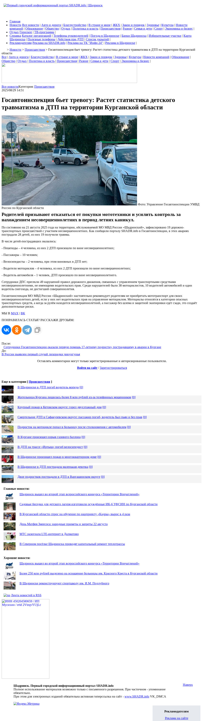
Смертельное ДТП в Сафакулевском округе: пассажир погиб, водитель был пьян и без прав (80, 417)
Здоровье (153, 25)
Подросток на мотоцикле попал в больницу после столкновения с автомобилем (72, 427)
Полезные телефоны (41, 39)
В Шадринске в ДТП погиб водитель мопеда (48, 387)
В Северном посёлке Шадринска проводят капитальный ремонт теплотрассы (72, 544)
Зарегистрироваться (113, 367)
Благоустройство (74, 25)
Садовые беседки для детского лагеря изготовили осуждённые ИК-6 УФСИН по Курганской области (89, 504)
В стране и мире (99, 25)
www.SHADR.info (137, 696)
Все (4, 57)
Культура (167, 25)
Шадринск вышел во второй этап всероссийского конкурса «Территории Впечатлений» (79, 494)
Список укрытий (97, 39)
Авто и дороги (51, 25)
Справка (15, 35)
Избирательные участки (165, 35)
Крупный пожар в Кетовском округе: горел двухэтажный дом (60, 407)
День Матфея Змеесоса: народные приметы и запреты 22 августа (64, 524)
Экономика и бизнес (179, 28)
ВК (23, 313)
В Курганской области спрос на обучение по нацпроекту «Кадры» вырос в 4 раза (75, 514)
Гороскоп (26, 32)
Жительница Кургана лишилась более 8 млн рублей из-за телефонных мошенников (74, 397)
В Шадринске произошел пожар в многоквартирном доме (57, 457)
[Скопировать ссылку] (37, 330)
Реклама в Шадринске (120, 43)
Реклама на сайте (176, 718)
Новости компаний (156, 57)
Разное (127, 28)
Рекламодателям (21, 43)
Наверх (188, 684)
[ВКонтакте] (6, 330)
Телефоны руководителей (70, 35)
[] (81, 387)
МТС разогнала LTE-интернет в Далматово (49, 534)
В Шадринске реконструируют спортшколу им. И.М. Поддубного (64, 583)
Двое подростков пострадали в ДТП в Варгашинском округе (59, 476)
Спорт (158, 28)
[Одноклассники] (17, 330)
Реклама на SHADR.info (48, 43)
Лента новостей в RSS (26, 595)
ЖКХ (116, 25)
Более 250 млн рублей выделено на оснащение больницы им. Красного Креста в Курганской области (89, 573)
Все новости (30, 25)
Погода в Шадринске (104, 35)
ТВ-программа (44, 32)
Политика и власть (85, 28)
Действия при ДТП (70, 39)
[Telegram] (27, 330)
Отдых (65, 28)
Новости (15, 25)
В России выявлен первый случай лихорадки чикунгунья (41, 354)
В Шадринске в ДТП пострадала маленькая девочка (53, 466)
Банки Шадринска (134, 35)
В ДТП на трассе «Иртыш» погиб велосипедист (50, 447)
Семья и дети (143, 28)
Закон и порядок (133, 25)
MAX (15, 313)
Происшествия (110, 28)
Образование (34, 28)
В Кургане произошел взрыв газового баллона (49, 437)
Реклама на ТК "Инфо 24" (85, 43)
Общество (52, 28)
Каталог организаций (36, 35)
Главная (15, 21)
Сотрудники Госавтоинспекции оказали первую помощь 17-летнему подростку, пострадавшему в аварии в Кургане (82, 347)
